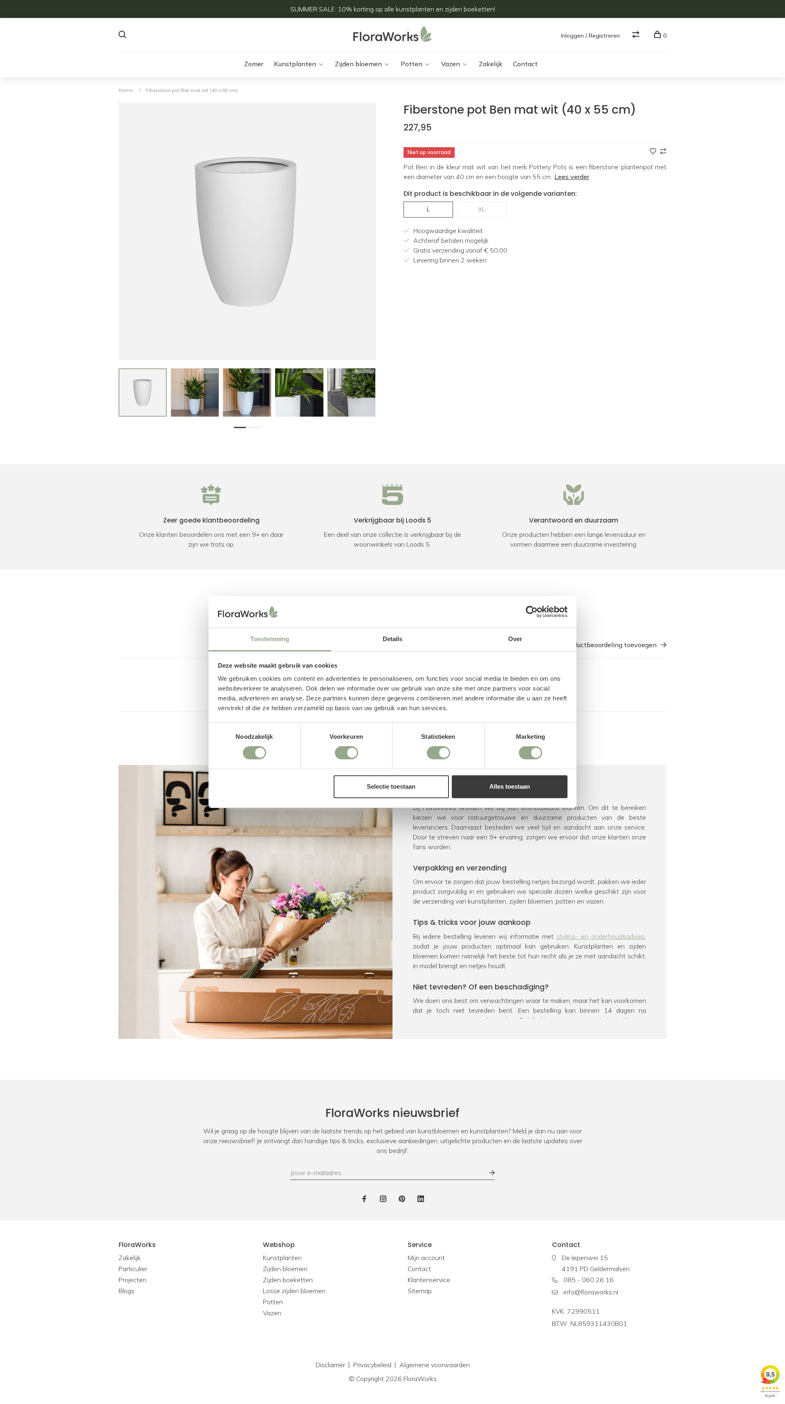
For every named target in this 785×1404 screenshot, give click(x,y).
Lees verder (571, 177)
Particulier (133, 1269)
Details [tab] (393, 638)
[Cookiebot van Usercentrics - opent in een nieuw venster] (531, 612)
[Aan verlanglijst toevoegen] (654, 152)
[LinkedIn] (420, 1199)
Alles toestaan (509, 786)
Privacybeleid (372, 1365)
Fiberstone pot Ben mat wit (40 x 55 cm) (192, 90)
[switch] (346, 752)
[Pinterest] (402, 1199)
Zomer (253, 64)
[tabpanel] (143, 392)
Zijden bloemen (358, 64)
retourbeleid (599, 1020)
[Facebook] (364, 1199)
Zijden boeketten (288, 1280)
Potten (411, 64)
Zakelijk (490, 64)
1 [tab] (242, 426)
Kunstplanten (295, 64)
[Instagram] (383, 1199)
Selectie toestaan (391, 786)
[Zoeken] (123, 35)
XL (481, 209)
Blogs (127, 1291)
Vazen (450, 64)
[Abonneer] (488, 1173)
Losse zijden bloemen (294, 1291)
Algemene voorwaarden (434, 1365)
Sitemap (420, 1291)
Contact (525, 64)
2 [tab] (257, 426)
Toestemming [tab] (269, 638)
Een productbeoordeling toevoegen (603, 645)
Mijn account (426, 1258)
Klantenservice (429, 1280)
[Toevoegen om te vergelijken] (663, 152)
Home (125, 90)
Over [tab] (515, 638)
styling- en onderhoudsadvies (600, 936)
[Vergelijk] (636, 35)
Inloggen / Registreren (590, 35)
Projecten (132, 1280)
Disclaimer (330, 1365)
